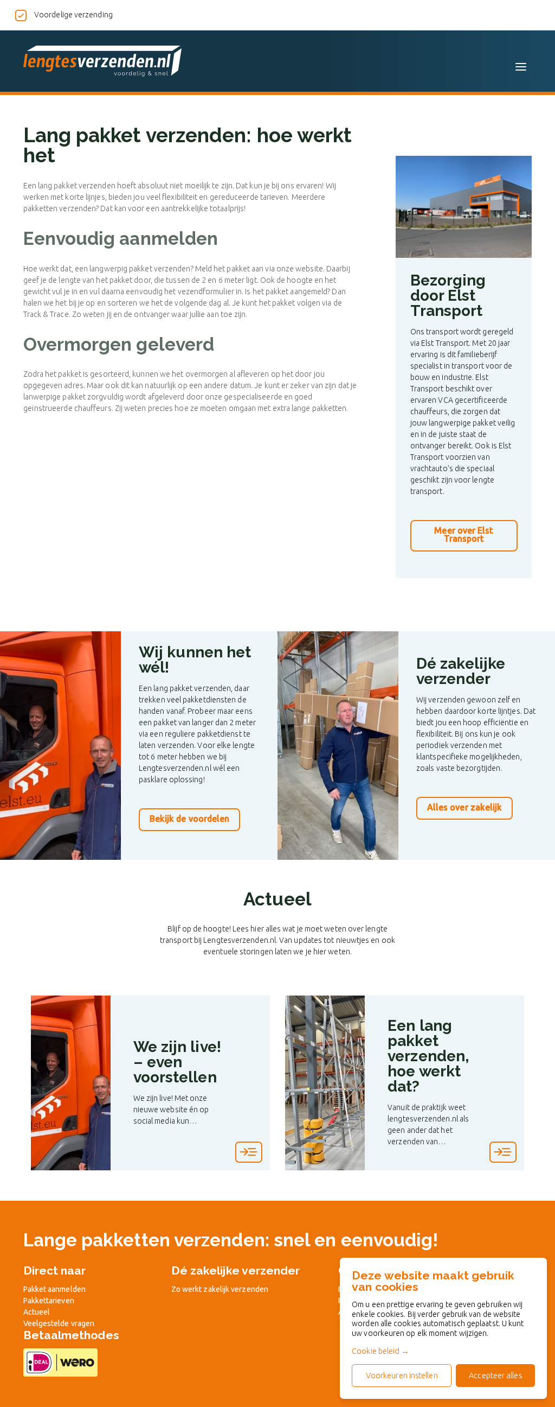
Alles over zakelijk (464, 807)
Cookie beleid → (380, 1350)
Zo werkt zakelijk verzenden (219, 1289)
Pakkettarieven (48, 1300)
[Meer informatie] (248, 1152)
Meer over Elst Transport (463, 534)
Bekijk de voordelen (190, 818)
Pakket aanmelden (54, 1289)
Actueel (36, 1312)
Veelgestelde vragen (59, 1323)
